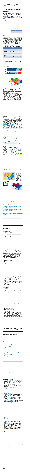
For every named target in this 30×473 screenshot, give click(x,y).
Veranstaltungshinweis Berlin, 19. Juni (9, 356)
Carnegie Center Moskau (7, 394)
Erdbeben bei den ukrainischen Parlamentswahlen (11, 344)
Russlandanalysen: (6, 430)
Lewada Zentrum (6, 446)
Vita (3, 463)
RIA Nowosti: (5, 415)
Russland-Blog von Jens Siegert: (8, 423)
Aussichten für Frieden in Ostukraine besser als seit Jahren (12, 352)
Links (3, 465)
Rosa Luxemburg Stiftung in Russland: (9, 420)
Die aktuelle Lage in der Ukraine (8, 354)
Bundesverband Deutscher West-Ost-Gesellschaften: (11, 380)
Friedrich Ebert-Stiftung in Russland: (9, 400)
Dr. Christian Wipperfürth (10, 4)
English (4, 468)
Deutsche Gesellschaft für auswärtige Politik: (10, 397)
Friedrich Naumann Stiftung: (8, 402)
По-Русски (4, 461)
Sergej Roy (5, 388)
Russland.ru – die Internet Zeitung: (9, 427)
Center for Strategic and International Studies (10, 444)
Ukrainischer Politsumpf (7, 346)
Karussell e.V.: (6, 384)
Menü (25, 4)
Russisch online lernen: (7, 387)
